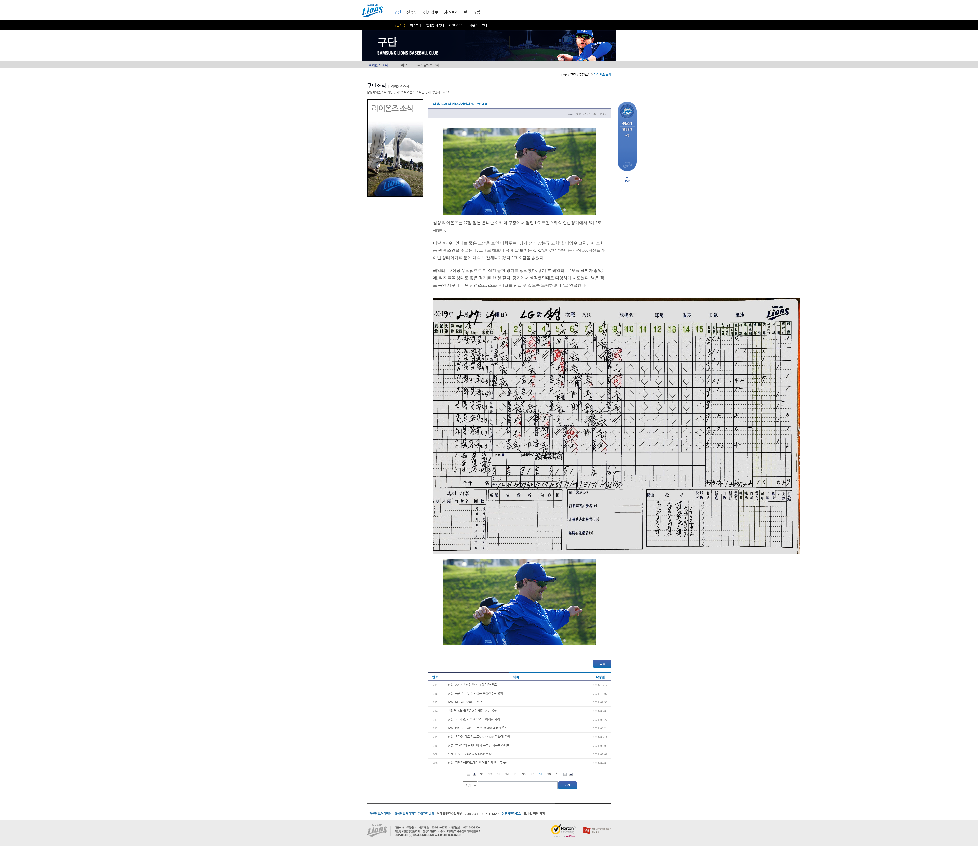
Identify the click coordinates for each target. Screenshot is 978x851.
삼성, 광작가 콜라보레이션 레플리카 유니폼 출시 (478, 762)
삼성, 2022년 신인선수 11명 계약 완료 (472, 684)
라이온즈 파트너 (477, 25)
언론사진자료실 (511, 813)
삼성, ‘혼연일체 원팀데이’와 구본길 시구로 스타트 (479, 745)
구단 (397, 12)
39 (549, 774)
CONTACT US (474, 813)
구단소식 (399, 25)
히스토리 (415, 25)
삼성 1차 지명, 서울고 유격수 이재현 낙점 (474, 719)
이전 (474, 774)
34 (507, 774)
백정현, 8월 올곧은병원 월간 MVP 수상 (473, 710)
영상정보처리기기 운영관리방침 (414, 813)
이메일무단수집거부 (449, 813)
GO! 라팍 (455, 25)
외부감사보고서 (428, 65)
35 (515, 774)
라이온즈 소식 (378, 65)
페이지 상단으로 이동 (627, 179)
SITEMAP (492, 813)
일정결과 (627, 129)
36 (524, 774)
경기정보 (430, 12)
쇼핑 (476, 12)
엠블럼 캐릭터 (435, 25)
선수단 (412, 12)
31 (482, 774)
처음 (468, 774)
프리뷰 (402, 65)
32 (490, 774)
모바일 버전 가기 (534, 813)
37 (532, 774)
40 (557, 774)
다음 (565, 774)
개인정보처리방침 (380, 813)
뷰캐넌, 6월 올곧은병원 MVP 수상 (469, 754)
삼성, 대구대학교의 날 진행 (465, 702)
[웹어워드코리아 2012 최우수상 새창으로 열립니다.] (597, 826)
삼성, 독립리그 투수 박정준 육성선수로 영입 (475, 693)
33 (498, 774)
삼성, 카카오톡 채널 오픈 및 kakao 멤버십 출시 (477, 728)
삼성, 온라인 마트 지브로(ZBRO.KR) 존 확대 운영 (479, 736)
